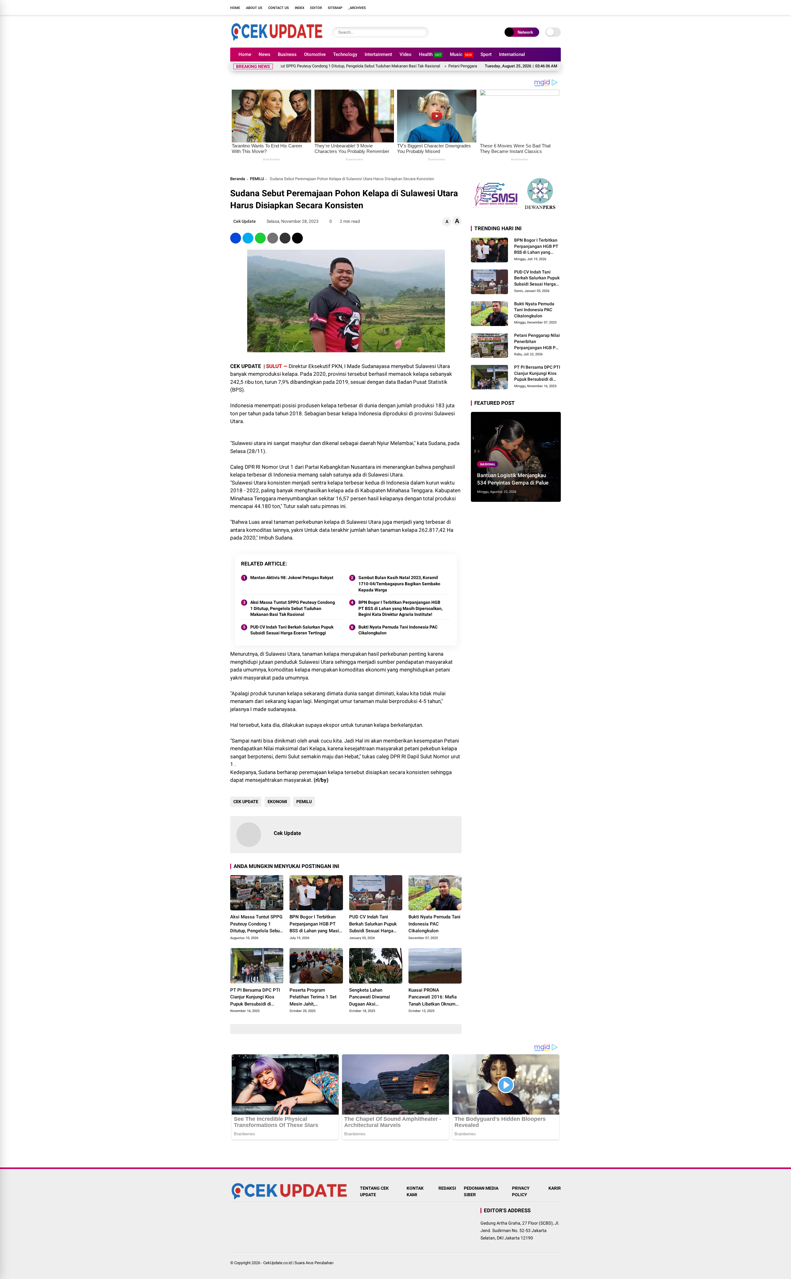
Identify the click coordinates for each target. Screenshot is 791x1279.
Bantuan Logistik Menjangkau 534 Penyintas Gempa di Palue (512, 479)
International (512, 54)
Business (287, 54)
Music (461, 54)
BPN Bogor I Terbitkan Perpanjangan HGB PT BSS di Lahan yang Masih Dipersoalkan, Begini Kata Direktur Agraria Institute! (400, 608)
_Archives (357, 8)
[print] (272, 238)
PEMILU (257, 178)
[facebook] (520, 7)
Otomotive (315, 54)
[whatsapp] (260, 238)
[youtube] (548, 7)
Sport (486, 54)
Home (235, 8)
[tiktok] (557, 7)
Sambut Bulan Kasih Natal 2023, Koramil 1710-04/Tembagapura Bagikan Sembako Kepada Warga (399, 583)
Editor (316, 8)
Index (299, 8)
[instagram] (539, 7)
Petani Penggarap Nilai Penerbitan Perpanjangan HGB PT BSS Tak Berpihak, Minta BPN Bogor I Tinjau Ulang (537, 342)
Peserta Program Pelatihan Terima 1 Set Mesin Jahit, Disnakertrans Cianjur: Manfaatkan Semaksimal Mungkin (315, 997)
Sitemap (335, 8)
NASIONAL (487, 464)
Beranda (237, 178)
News (264, 54)
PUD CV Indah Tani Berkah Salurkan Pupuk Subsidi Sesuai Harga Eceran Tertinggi (291, 630)
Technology (345, 54)
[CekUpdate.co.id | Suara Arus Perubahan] (276, 39)
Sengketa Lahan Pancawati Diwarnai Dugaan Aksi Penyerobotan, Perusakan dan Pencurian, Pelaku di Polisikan (375, 997)
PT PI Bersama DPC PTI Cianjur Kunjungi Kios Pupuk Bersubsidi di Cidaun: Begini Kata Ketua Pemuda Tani (256, 997)
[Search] (422, 32)
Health (430, 54)
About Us (254, 8)
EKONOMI (277, 801)
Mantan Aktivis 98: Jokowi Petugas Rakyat (291, 577)
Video (406, 54)
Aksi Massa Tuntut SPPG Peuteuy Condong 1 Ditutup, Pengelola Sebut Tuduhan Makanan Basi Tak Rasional (302, 66)
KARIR (554, 1188)
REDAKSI (447, 1188)
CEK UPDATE (245, 801)
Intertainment (378, 54)
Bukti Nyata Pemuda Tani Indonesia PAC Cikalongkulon (398, 630)
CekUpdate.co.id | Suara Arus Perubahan (298, 1262)
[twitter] (529, 7)
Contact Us (278, 8)
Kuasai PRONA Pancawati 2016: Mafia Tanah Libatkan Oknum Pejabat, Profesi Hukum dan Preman (433, 997)
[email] (285, 238)
